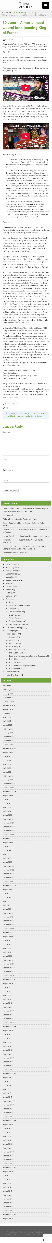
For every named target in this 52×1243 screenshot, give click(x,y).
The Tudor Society (19, 13)
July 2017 (6, 1081)
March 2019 (7, 1003)
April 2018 (7, 1046)
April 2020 (7, 952)
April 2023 (7, 811)
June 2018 (7, 1038)
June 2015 (7, 1179)
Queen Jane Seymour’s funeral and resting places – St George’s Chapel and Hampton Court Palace (24, 547)
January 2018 (8, 1058)
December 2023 (9, 783)
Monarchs (13, 643)
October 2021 (8, 881)
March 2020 (7, 956)
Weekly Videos (40, 1232)
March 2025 (7, 725)
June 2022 (7, 850)
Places (8, 589)
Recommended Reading (18, 624)
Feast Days (10, 567)
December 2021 (9, 873)
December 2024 (9, 736)
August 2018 (8, 1030)
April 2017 (7, 1093)
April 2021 (7, 905)
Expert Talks (11, 564)
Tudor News (12, 1232)
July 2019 (6, 987)
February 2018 (9, 1054)
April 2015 (7, 1187)
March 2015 (7, 1191)
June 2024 (7, 760)
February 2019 (9, 1007)
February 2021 (9, 913)
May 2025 (7, 717)
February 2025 (9, 729)
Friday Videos (11, 570)
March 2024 (7, 772)
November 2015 (9, 1159)
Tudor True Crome (13, 675)
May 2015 (7, 1183)
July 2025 (6, 713)
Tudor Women (14, 668)
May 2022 (7, 854)
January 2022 (8, 870)
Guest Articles (11, 573)
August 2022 (8, 842)
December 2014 (9, 1202)
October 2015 (8, 1163)
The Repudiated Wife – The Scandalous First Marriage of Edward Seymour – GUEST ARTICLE (25, 509)
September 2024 (9, 748)
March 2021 (7, 909)
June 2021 (7, 897)
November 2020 (9, 924)
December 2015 (9, 1155)
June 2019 (7, 991)
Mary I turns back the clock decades (17, 552)
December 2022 (9, 826)
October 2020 (8, 928)
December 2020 (9, 920)
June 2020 (7, 944)
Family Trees (14, 618)
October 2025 (8, 701)
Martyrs (12, 640)
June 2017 (7, 1085)
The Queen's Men (16, 652)
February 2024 (9, 776)
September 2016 (9, 1120)
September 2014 (9, 1214)
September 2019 (9, 979)
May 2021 (7, 901)
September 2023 (9, 791)
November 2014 (9, 1206)
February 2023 (9, 819)
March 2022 (7, 862)
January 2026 (8, 693)
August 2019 (8, 983)
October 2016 (8, 1116)
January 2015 (8, 1199)
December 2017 (9, 1061)
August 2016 (8, 1124)
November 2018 (9, 1018)
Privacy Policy (42, 1234)
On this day (32, 13)
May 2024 (7, 764)
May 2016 (7, 1136)
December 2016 (9, 1108)
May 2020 (7, 948)
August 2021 (8, 889)
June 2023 (7, 803)
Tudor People (11, 633)
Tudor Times (11, 671)
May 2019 (7, 995)
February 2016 (9, 1148)
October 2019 (8, 975)
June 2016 (7, 1132)
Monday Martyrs (12, 580)
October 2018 (8, 1022)
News (8, 583)
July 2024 (6, 756)
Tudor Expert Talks (27, 1234)
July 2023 (6, 799)
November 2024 (9, 740)
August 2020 (8, 936)
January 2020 (8, 964)
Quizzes (9, 596)
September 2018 (9, 1026)
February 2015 (9, 1195)
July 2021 (6, 893)
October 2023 (8, 787)
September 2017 (9, 1073)
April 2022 (7, 858)
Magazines (10, 577)
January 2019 (8, 1011)
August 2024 (8, 752)
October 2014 (8, 1210)
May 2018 (7, 1042)
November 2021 (9, 877)
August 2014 (8, 1218)
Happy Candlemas (10, 515)
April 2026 (7, 685)
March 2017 (7, 1097)
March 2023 (7, 815)
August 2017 (8, 1077)
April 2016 (7, 1140)
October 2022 (8, 834)
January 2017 (8, 1105)
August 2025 (8, 709)
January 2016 (8, 1152)
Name (8, 460)
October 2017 (8, 1069)
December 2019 (9, 967)
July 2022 (6, 846)
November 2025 (9, 697)
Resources (10, 599)
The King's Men (15, 649)
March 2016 (7, 1144)
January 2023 (8, 823)
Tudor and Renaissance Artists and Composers (28, 656)
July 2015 (6, 1175)
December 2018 (9, 1014)
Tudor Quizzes (12, 1234)
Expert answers (15, 615)
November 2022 (9, 830)
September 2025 (9, 705)
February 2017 (9, 1101)
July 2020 (6, 940)
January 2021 (8, 917)
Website (5, 480)
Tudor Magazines (26, 1232)
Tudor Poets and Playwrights (20, 665)
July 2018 (6, 1034)
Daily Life (12, 608)
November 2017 (9, 1065)
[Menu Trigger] (45, 5)
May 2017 (7, 1089)
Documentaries (15, 611)
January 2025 (8, 732)
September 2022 (9, 838)
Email (8, 470)
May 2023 (7, 807)
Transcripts (10, 630)
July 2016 (6, 1128)
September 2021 (9, 885)
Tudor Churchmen (16, 659)
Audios (11, 602)
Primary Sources (15, 621)
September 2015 (9, 1167)
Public (8, 592)
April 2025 (7, 721)
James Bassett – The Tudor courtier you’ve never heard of (26, 536)
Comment (6, 432)
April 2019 (7, 999)
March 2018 (7, 1050)
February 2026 (9, 689)
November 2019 (9, 971)
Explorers (13, 637)
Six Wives (13, 646)
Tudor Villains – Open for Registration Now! (20, 519)
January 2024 (8, 779)
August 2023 (8, 795)
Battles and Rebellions (18, 605)
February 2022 (9, 866)
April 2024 (7, 768)
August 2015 (8, 1171)
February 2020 (9, 960)
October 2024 (8, 744)
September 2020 (9, 932)
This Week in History (14, 627)
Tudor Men (13, 662)
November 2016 (9, 1112)
